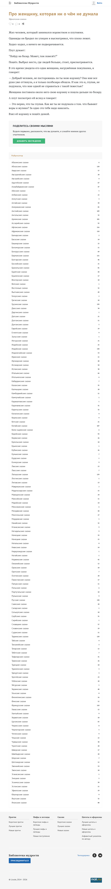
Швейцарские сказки (21, 754)
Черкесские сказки (20, 725)
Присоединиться (20, 860)
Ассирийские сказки (21, 223)
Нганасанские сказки (21, 527)
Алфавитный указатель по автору (91, 837)
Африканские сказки (21, 231)
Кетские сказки (18, 421)
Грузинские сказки (20, 304)
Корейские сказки (19, 434)
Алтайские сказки (19, 203)
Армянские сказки (20, 219)
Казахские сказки (19, 385)
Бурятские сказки (19, 272)
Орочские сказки (19, 571)
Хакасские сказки (19, 709)
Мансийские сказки (20, 498)
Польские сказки (19, 588)
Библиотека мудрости (24, 855)
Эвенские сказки (19, 770)
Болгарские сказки (20, 259)
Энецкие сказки (19, 778)
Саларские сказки (19, 608)
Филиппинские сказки (21, 697)
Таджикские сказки (20, 636)
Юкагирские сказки (20, 794)
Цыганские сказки (20, 721)
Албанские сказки (19, 195)
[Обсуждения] (16, 24)
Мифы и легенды (41, 817)
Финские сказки (19, 701)
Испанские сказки (19, 369)
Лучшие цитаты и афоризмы (89, 823)
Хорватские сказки (20, 717)
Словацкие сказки (19, 624)
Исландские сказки (20, 365)
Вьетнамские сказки (21, 292)
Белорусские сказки (20, 251)
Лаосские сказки (19, 470)
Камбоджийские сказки (22, 393)
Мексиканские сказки (21, 507)
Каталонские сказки (20, 413)
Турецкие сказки (19, 665)
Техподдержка (83, 855)
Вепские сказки (18, 284)
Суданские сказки (19, 632)
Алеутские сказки (19, 199)
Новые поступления (41, 836)
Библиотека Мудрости (26, 3)
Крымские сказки (19, 446)
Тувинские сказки (19, 661)
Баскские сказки (19, 239)
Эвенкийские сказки (21, 766)
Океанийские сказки (21, 563)
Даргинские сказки (20, 312)
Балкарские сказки (20, 235)
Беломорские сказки (21, 247)
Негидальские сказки (21, 531)
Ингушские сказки (20, 340)
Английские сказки (20, 211)
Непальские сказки (20, 543)
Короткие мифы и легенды (40, 823)
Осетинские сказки (20, 575)
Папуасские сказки (20, 584)
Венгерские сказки (20, 280)
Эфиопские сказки (17, 19)
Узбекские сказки (19, 681)
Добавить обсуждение (29, 141)
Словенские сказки (20, 628)
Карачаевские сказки (21, 405)
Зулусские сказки (19, 336)
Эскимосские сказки (21, 782)
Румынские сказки (20, 596)
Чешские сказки (19, 738)
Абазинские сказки (20, 162)
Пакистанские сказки (21, 579)
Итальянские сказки (20, 373)
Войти (99, 3)
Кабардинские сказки (21, 381)
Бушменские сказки (20, 276)
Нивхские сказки (19, 547)
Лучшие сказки (64, 826)
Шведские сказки (19, 750)
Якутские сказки (19, 798)
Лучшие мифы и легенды (40, 830)
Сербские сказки (19, 616)
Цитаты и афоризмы (92, 817)
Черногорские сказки (21, 729)
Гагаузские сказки (19, 296)
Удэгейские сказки (20, 677)
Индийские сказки (20, 349)
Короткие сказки (65, 822)
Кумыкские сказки (20, 454)
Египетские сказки (20, 332)
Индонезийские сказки (22, 353)
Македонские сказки (21, 494)
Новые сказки (63, 830)
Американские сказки (21, 207)
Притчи (12, 817)
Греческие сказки (19, 300)
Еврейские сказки (19, 328)
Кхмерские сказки (20, 462)
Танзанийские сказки (21, 644)
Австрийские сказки (20, 178)
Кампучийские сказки (21, 397)
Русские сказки (18, 600)
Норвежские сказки (20, 559)
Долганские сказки (20, 320)
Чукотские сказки (19, 746)
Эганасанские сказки (21, 774)
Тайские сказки (18, 640)
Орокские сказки (19, 567)
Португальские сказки (21, 592)
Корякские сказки (19, 438)
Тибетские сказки (19, 652)
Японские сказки (19, 802)
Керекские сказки (19, 417)
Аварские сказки (19, 170)
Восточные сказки (20, 288)
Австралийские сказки (21, 174)
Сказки (61, 817)
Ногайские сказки (19, 555)
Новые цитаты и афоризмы (88, 830)
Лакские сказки (18, 466)
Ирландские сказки (20, 361)
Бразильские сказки (20, 267)
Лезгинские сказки (20, 478)
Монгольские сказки (21, 515)
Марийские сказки (20, 502)
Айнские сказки (18, 190)
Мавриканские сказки (21, 486)
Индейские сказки (20, 344)
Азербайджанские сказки (23, 186)
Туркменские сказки (20, 669)
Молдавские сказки (20, 511)
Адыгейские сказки (20, 182)
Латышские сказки (20, 474)
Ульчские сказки (19, 693)
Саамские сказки (19, 604)
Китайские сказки (19, 426)
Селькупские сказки (20, 612)
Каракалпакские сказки (22, 401)
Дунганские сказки (20, 324)
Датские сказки (18, 316)
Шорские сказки (19, 758)
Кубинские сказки (19, 450)
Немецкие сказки (19, 535)
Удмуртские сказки (20, 673)
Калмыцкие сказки (20, 389)
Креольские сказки (20, 442)
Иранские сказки (19, 357)
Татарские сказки (19, 648)
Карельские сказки (20, 409)
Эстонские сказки (19, 786)
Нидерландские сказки (22, 551)
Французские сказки (21, 705)
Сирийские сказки (20, 620)
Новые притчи (15, 830)
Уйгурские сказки (19, 685)
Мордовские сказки (20, 519)
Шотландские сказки (21, 762)
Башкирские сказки (20, 243)
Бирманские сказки (20, 255)
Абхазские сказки (19, 166)
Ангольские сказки (20, 215)
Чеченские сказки (19, 733)
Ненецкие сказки (19, 539)
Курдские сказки (19, 458)
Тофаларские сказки (20, 656)
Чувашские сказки (20, 742)
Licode (13, 879)
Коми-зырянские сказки (22, 430)
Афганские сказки (19, 227)
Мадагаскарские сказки (22, 490)
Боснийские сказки (20, 263)
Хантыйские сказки (20, 713)
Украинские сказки (20, 689)
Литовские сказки (19, 482)
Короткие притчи (16, 822)
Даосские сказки (19, 308)
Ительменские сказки (21, 377)
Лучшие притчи (15, 826)
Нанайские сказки (19, 523)
